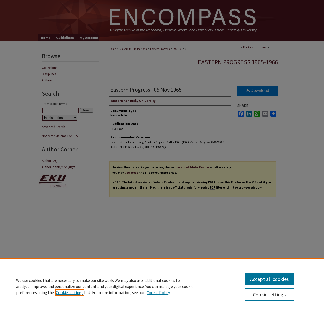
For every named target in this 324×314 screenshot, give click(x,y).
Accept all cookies (269, 279)
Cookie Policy (158, 292)
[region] (162, 286)
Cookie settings (69, 292)
